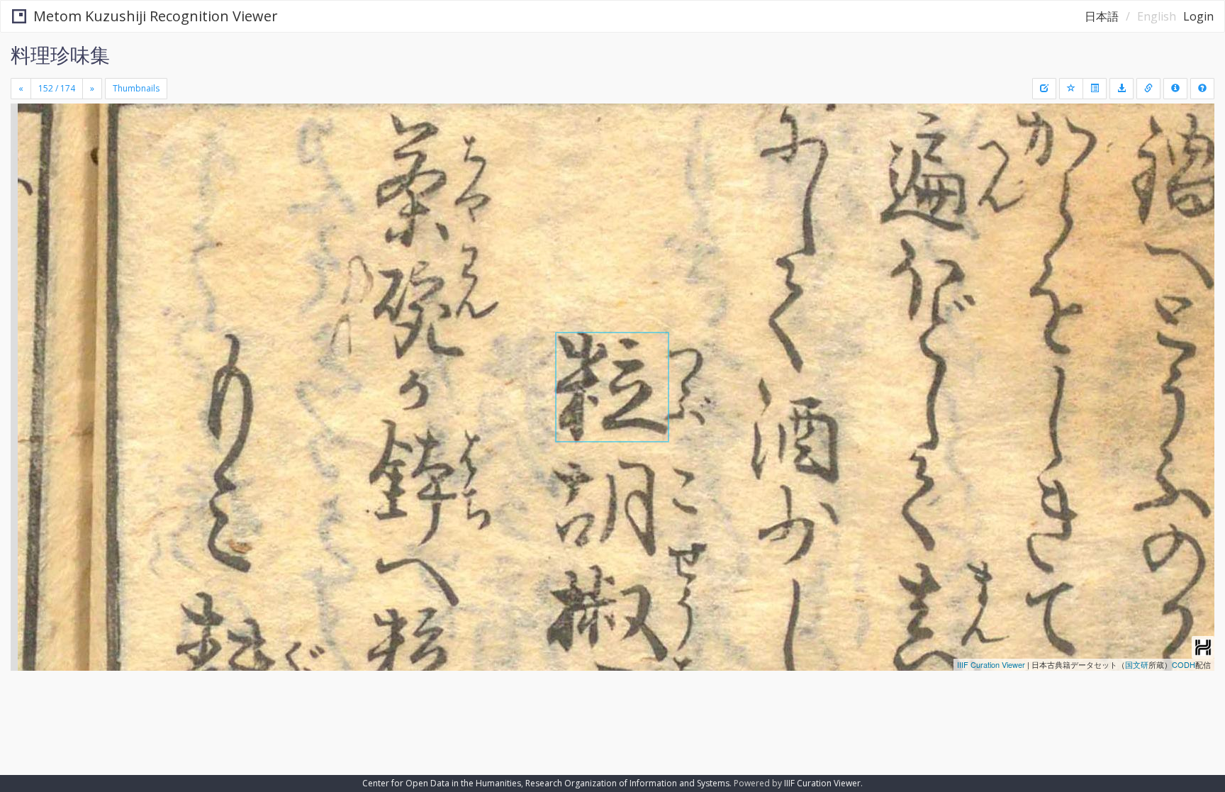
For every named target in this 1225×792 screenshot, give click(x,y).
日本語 (1102, 16)
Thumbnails (136, 88)
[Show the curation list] (1095, 88)
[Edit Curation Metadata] (1044, 88)
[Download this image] (1121, 88)
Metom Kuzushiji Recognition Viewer (155, 16)
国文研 (1136, 664)
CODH (1183, 664)
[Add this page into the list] (1071, 88)
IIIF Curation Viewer (991, 664)
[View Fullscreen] (27, 164)
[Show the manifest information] (1175, 88)
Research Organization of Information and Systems (627, 783)
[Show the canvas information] (1148, 88)
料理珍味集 (60, 54)
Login (1198, 16)
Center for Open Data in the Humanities (441, 783)
